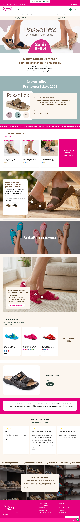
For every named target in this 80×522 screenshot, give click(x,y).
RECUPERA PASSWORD (64, 507)
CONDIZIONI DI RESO (42, 510)
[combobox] (44, 9)
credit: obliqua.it (10, 520)
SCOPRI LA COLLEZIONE (16, 305)
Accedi (75, 4)
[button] (50, 14)
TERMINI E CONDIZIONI (43, 505)
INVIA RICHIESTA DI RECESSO (44, 512)
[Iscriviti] (55, 487)
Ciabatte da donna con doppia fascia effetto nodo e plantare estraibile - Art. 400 (29, 159)
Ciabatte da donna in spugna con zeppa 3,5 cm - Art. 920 (29, 347)
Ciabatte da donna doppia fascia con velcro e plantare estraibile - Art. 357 (10, 159)
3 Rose (7, 520)
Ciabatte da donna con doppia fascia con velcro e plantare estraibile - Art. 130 (48, 159)
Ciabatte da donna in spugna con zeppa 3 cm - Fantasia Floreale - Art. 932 (10, 348)
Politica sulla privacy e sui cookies (41, 483)
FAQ (71, 4)
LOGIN (60, 505)
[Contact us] (77, 519)
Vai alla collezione (7, 136)
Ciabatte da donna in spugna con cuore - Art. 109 (48, 347)
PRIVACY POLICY (42, 507)
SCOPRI (50, 384)
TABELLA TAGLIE (62, 512)
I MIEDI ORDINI (62, 509)
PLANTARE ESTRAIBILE (50, 14)
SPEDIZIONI (40, 509)
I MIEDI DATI (61, 510)
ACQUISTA (9, 211)
